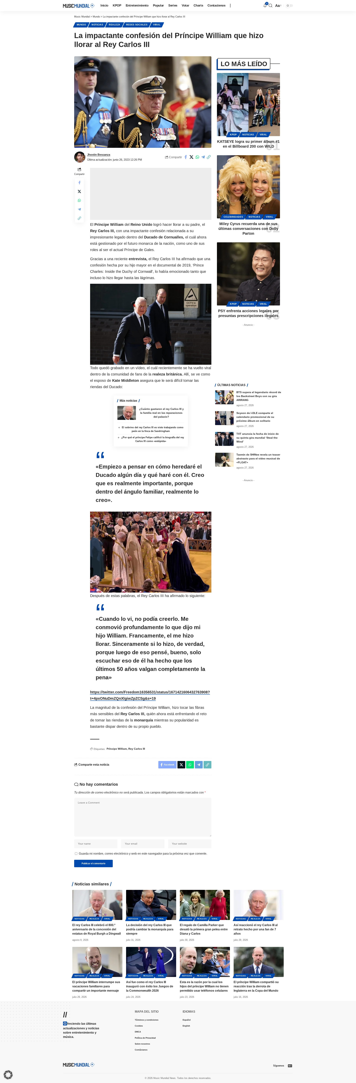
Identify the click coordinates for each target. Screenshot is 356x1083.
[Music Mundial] (79, 5)
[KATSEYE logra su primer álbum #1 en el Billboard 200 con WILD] (248, 104)
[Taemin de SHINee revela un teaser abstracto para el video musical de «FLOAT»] (224, 460)
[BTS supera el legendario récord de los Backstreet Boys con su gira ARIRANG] (224, 397)
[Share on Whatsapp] (197, 157)
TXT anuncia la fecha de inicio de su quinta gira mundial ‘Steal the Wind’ (257, 437)
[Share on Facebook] (185, 157)
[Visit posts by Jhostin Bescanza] (79, 157)
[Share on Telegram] (203, 157)
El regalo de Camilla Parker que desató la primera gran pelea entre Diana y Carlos (204, 929)
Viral (157, 25)
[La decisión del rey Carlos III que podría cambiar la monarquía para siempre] (151, 905)
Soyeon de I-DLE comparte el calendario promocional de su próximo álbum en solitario (255, 417)
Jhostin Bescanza (98, 154)
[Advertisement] (150, 194)
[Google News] (290, 1066)
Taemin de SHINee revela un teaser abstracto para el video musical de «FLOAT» (258, 458)
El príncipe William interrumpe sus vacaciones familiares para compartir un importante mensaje (96, 986)
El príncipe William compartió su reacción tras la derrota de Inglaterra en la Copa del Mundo (256, 986)
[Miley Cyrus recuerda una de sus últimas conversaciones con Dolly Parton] (248, 186)
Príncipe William (117, 748)
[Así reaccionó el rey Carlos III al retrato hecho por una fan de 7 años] (259, 905)
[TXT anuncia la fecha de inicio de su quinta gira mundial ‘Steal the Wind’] (224, 439)
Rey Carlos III (136, 748)
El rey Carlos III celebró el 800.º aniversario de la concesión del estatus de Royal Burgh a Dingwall (96, 929)
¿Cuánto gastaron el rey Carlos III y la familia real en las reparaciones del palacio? (161, 412)
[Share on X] (191, 157)
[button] (230, 5)
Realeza (114, 25)
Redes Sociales (137, 25)
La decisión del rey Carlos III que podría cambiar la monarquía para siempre (149, 929)
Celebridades (233, 217)
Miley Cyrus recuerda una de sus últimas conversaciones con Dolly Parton (248, 228)
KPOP (233, 135)
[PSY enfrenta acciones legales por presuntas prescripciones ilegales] (248, 273)
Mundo (81, 25)
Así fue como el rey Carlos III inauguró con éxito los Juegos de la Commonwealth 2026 (149, 986)
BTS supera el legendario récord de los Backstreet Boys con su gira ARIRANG (258, 396)
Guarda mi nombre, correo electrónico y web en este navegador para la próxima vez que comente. (143, 853)
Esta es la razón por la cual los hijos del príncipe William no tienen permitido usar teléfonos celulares (204, 986)
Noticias (97, 25)
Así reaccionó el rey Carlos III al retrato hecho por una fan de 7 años (256, 929)
